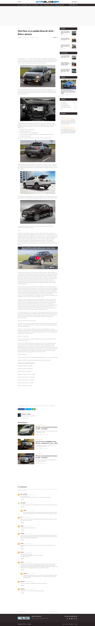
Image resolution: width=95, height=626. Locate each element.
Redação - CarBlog (26, 414)
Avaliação (27, 405)
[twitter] (25, 418)
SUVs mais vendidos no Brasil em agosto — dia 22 (65, 39)
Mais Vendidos (24, 4)
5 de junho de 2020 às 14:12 (28, 543)
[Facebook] (54, 37)
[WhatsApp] (32, 409)
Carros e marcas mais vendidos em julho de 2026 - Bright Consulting (65, 63)
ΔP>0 (68, 108)
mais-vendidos (68, 102)
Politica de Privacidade (59, 4)
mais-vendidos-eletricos (68, 105)
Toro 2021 (27, 58)
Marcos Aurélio (24, 494)
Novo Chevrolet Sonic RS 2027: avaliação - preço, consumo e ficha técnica (68, 92)
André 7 (22, 543)
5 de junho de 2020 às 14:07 (31, 510)
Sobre (67, 624)
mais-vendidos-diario (68, 103)
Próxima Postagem (54, 611)
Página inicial (20, 27)
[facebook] (24, 418)
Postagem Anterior (21, 611)
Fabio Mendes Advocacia (65, 126)
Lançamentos (46, 4)
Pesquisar (74, 1)
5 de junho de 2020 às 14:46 (28, 552)
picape (47, 405)
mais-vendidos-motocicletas (68, 107)
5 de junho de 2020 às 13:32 (26, 517)
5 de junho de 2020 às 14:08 (28, 533)
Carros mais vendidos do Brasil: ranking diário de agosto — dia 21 (68, 119)
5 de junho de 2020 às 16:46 (28, 562)
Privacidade (71, 624)
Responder (22, 499)
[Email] (57, 37)
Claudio (22, 533)
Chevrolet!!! (23, 503)
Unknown (25, 573)
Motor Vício (63, 117)
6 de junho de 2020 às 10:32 (32, 573)
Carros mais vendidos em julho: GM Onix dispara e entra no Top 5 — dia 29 (65, 70)
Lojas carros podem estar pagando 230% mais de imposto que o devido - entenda (68, 128)
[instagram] (22, 418)
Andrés (24, 510)
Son (21, 517)
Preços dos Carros (51, 405)
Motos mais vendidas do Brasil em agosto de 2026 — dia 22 (66, 46)
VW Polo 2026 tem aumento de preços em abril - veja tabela (46, 428)
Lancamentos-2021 (37, 405)
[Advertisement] (47, 16)
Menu (20, 1)
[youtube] (27, 418)
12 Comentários (36, 37)
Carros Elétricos (35, 4)
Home (19, 4)
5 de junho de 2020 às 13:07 (31, 494)
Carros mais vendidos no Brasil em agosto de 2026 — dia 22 (66, 32)
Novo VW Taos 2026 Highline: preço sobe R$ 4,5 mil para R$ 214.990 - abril (46, 442)
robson (22, 552)
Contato (52, 4)
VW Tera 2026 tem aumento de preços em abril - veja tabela (46, 456)
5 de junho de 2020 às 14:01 (28, 526)
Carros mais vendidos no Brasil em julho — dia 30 (65, 56)
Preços (29, 4)
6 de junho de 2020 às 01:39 (29, 581)
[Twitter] (55, 37)
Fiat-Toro (31, 405)
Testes (41, 4)
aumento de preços (26, 27)
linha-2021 (42, 405)
